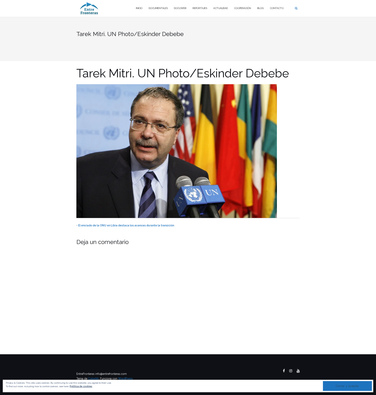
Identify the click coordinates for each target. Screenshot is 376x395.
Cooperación (242, 8)
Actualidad (220, 8)
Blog (260, 8)
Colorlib (93, 378)
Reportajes (200, 8)
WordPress (125, 378)
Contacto (277, 8)
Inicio (139, 8)
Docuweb (180, 8)
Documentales (158, 8)
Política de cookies (81, 386)
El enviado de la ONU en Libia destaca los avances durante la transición (126, 225)
